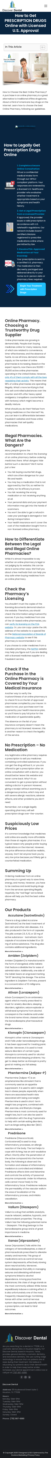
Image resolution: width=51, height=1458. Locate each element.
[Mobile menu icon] (45, 6)
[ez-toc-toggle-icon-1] (41, 47)
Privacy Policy (34, 1455)
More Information (13, 951)
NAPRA (34, 648)
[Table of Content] (42, 47)
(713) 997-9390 (20, 1372)
